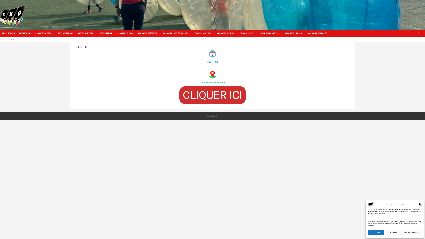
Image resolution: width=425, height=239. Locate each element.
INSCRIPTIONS (25, 33)
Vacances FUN (246, 33)
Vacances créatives (147, 33)
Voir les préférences (412, 233)
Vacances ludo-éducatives (175, 33)
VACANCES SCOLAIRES (317, 33)
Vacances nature (202, 33)
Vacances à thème (225, 33)
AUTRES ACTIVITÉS (85, 33)
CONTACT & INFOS (126, 33)
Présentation (8, 33)
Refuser (393, 233)
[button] (420, 204)
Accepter (376, 233)
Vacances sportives (269, 33)
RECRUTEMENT (106, 33)
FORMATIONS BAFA (43, 33)
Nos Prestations (65, 33)
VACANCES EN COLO (293, 33)
